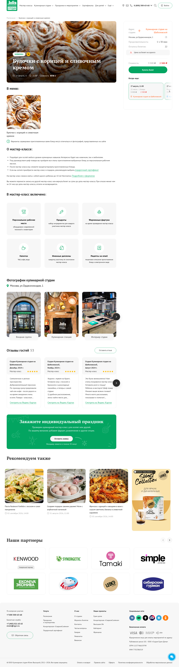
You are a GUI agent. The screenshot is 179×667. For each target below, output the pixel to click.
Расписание (11, 18)
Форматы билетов (81, 620)
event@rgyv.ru (13, 626)
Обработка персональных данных (159, 662)
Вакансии (78, 640)
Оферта (112, 662)
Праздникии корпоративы (49, 621)
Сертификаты (88, 5)
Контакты (78, 624)
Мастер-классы (25, 5)
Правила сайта (99, 662)
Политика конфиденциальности (130, 662)
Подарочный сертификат (52, 630)
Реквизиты (78, 636)
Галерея (77, 632)
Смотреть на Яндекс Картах (23, 402)
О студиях (78, 616)
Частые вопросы (80, 628)
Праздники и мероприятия (66, 5)
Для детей (99, 5)
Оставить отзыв (105, 350)
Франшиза (97, 632)
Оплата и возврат (83, 662)
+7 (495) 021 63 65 (15, 623)
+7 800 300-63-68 (14, 615)
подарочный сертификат (87, 170)
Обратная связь (21, 635)
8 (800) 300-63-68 (142, 5)
